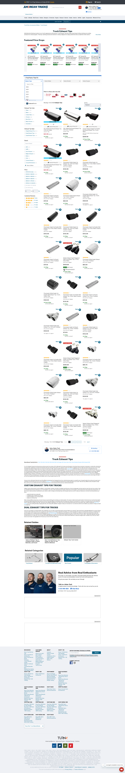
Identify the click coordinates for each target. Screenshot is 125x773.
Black (27, 112)
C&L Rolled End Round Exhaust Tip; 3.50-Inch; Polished (72, 129)
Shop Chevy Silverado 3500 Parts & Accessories (40, 696)
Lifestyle (30, 17)
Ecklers (77, 741)
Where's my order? (40, 653)
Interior (75, 17)
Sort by (85, 102)
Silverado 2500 (81, 462)
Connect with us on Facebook (71, 662)
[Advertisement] (62, 607)
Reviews (48, 660)
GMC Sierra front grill (53, 513)
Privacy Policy (89, 655)
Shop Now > (67, 21)
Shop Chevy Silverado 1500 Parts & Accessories (63, 680)
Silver (27, 110)
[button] (88, 12)
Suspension (89, 17)
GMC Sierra (64, 462)
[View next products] (99, 57)
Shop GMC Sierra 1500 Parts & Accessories (62, 709)
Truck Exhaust (43, 25)
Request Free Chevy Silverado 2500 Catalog (28, 699)
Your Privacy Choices (81, 767)
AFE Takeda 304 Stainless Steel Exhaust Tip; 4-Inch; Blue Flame (33, 58)
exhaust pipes (87, 473)
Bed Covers (36, 17)
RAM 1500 (45, 462)
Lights (83, 17)
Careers (48, 654)
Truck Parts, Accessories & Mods (32, 25)
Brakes (41, 17)
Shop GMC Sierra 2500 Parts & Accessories (28, 718)
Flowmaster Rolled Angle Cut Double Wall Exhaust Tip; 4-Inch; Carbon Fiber (91, 196)
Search (80, 7)
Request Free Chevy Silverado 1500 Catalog (62, 684)
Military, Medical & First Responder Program (40, 663)
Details (52, 2)
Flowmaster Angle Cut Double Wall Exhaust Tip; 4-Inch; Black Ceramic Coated (53, 228)
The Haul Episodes (28, 666)
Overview (49, 652)
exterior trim (49, 481)
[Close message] (100, 21)
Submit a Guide (50, 653)
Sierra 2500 (69, 462)
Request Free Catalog (29, 669)
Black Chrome (29, 121)
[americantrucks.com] (35, 7)
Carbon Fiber (29, 114)
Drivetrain (51, 17)
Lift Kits (79, 17)
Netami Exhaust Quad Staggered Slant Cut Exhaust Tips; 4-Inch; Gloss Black (71, 259)
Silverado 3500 (87, 462)
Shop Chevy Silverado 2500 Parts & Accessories (29, 696)
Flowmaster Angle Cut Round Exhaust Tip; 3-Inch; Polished (51, 196)
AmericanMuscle (50, 741)
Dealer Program (50, 657)
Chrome (28, 117)
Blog (25, 667)
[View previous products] (25, 57)
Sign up (96, 652)
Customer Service (40, 658)
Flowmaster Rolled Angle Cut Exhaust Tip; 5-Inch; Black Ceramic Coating (92, 164)
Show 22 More (30, 165)
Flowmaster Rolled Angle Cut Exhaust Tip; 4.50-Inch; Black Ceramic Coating (70, 164)
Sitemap (61, 767)
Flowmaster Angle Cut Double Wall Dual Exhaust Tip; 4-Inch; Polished (91, 360)
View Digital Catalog (28, 670)
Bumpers (46, 17)
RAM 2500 (49, 462)
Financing (26, 660)
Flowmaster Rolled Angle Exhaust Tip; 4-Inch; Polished (71, 196)
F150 (39, 462)
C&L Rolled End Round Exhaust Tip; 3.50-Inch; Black (53, 129)
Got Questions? (39, 657)
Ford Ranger (59, 462)
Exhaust (62, 17)
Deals (25, 17)
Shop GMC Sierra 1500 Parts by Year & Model (63, 705)
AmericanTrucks (60, 741)
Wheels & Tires (97, 17)
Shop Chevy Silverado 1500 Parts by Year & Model (63, 676)
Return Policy (38, 656)
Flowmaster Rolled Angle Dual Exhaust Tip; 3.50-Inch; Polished (52, 326)
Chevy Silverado (75, 462)
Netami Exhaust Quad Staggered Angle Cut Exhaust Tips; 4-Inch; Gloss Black (71, 359)
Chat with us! (39, 660)
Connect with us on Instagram (74, 662)
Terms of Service (78, 769)
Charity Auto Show (51, 656)
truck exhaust (69, 468)
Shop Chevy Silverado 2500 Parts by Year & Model (29, 692)
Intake (70, 17)
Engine (57, 17)
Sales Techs (49, 658)
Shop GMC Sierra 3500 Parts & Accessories (39, 718)
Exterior (66, 17)
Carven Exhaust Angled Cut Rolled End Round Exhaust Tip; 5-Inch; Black (91, 130)
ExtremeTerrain (70, 741)
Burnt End (28, 119)
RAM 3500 (54, 462)
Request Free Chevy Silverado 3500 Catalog (40, 699)
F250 (41, 462)
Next (88, 442)
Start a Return (39, 654)
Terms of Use (39, 665)
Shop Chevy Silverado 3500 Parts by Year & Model (40, 692)
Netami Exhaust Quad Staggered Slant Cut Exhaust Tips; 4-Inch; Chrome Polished (91, 425)
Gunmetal (28, 123)
